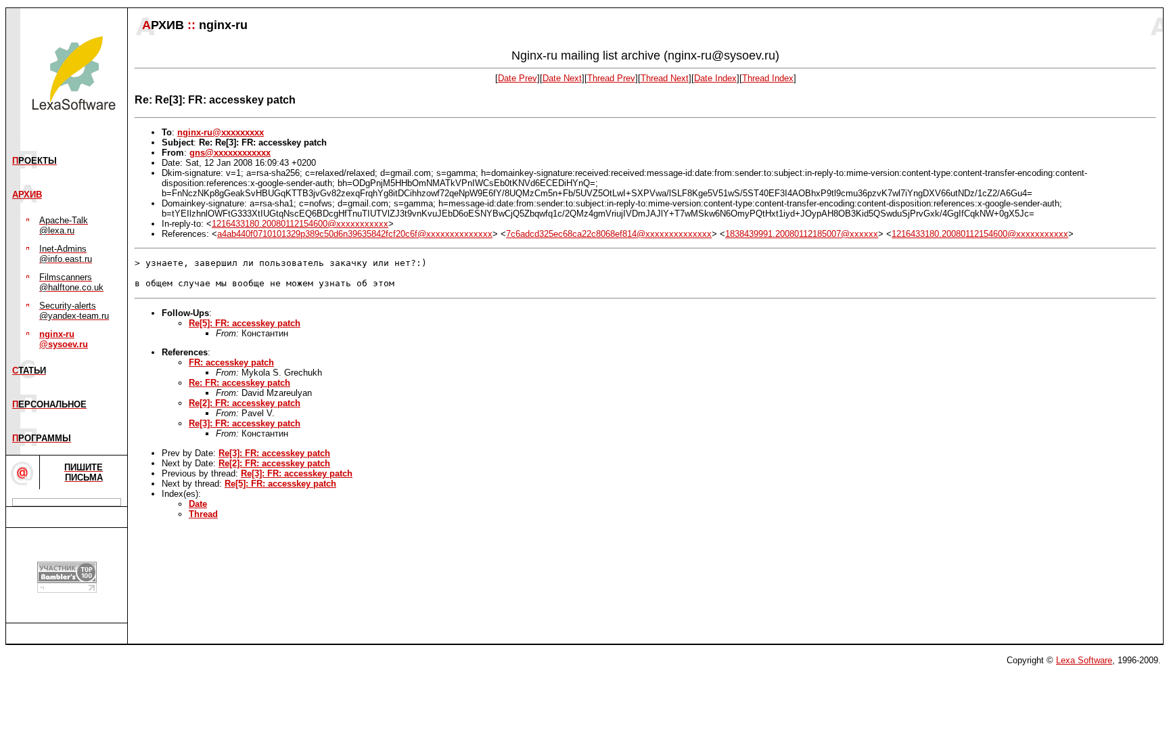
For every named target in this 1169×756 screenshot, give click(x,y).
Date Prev (517, 78)
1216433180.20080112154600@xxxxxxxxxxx (300, 224)
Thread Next (665, 78)
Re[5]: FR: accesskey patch (244, 323)
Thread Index (768, 78)
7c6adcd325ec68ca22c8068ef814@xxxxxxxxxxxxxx (609, 234)
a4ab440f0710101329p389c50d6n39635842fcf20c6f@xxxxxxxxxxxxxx (354, 234)
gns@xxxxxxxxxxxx (230, 153)
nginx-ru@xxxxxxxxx (220, 132)
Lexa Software (1084, 660)
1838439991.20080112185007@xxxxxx (801, 234)
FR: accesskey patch (231, 362)
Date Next (562, 78)
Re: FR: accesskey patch (239, 383)
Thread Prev (611, 78)
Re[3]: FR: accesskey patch (244, 423)
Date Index (715, 78)
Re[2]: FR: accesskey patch (244, 403)
